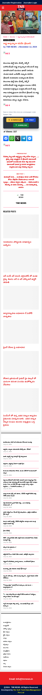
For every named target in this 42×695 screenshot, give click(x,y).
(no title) (6, 530)
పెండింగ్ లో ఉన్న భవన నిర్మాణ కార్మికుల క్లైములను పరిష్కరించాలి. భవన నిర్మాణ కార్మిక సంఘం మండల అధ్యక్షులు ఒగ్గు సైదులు (20, 420)
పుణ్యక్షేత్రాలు (6, 650)
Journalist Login (30, 2)
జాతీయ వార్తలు (7, 641)
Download (22, 125)
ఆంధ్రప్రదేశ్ (6, 625)
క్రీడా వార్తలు (6, 631)
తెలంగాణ (5, 40)
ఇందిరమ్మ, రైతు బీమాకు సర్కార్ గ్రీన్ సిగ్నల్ (14, 568)
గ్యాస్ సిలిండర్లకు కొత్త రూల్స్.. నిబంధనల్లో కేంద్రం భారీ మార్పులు (18, 604)
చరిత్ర (4, 638)
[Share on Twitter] (17, 138)
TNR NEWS (11, 47)
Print (31, 120)
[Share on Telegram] (23, 138)
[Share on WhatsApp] (12, 138)
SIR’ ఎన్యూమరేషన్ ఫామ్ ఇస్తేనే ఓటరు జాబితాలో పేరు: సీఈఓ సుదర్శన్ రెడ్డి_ (20, 538)
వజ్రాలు (5, 660)
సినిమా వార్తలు (11, 40)
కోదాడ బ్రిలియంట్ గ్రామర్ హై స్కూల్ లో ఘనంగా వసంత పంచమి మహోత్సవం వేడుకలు (19, 381)
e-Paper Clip (16, 120)
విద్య (4, 663)
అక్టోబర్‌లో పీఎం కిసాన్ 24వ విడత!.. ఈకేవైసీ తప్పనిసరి (18, 554)
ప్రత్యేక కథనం (7, 653)
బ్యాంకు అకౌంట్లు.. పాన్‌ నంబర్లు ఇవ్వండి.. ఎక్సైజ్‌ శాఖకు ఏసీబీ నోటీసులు (20, 576)
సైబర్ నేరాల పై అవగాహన (14, 347)
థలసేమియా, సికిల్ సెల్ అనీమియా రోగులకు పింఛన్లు (17, 442)
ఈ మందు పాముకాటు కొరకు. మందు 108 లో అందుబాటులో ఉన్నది (20, 471)
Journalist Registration (12, 2)
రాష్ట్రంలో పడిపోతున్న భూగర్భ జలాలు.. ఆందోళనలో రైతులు (19, 561)
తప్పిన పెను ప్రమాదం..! (9, 547)
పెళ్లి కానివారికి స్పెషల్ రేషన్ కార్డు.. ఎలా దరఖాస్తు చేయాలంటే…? (16, 503)
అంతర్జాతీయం (7, 622)
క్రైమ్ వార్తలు (6, 634)
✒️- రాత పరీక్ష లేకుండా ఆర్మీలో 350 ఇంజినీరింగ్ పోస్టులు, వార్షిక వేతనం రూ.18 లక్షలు (19, 595)
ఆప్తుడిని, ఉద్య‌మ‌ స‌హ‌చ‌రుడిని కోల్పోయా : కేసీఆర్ (17, 449)
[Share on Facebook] (6, 138)
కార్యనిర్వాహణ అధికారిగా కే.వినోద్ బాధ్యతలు (17, 314)
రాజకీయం (6, 656)
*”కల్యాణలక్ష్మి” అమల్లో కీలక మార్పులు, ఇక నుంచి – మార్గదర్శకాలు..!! (18, 586)
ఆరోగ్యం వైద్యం (7, 628)
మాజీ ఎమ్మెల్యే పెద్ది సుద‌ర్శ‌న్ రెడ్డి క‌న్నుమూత (15, 456)
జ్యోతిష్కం (6, 644)
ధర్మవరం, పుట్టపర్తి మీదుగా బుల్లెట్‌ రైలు (13, 463)
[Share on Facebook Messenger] (29, 138)
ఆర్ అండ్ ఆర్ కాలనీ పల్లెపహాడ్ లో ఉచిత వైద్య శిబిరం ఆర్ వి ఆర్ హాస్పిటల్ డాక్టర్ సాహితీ (20, 279)
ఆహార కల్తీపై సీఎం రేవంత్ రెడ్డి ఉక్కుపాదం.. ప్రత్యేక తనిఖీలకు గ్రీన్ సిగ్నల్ (20, 513)
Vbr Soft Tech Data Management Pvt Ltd (27, 691)
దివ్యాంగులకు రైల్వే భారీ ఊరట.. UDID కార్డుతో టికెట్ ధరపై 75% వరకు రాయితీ (19, 494)
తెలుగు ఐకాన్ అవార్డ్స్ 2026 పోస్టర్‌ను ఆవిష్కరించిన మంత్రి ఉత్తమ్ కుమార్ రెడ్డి (19, 522)
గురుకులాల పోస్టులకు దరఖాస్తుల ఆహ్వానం (17, 243)
